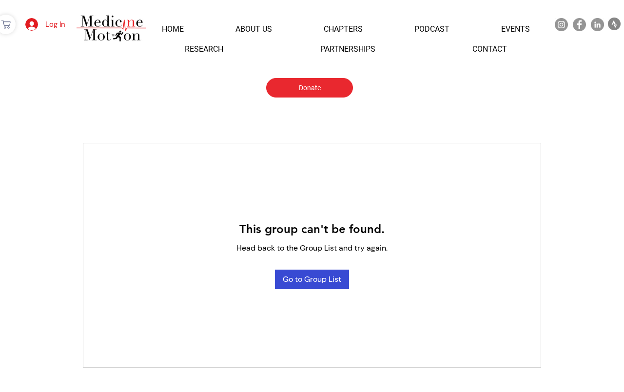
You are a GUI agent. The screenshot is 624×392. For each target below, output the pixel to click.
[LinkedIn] (597, 24)
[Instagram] (561, 24)
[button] (172, 29)
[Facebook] (579, 24)
